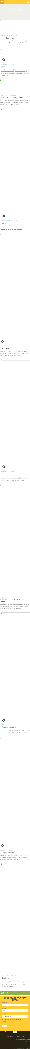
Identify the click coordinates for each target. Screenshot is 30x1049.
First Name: (4, 1002)
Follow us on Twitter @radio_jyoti (23, 1043)
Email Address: (5, 1013)
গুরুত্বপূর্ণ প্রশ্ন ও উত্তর (4, 35)
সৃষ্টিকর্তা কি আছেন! (6, 978)
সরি (2, 474)
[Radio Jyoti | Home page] (15, 11)
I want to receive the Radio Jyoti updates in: (12, 1019)
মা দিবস (3, 67)
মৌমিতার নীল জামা (4, 348)
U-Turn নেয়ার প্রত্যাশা (5, 220)
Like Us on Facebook (26, 1041)
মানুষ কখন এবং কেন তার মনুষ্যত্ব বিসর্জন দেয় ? (12, 98)
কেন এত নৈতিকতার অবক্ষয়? (7, 38)
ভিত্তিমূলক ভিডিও (4, 64)
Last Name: (4, 1008)
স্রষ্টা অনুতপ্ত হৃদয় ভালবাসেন (8, 727)
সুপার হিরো (3, 223)
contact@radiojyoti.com (25, 1039)
